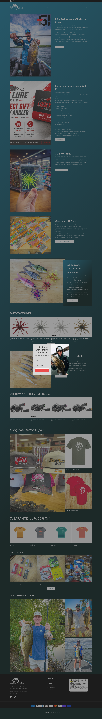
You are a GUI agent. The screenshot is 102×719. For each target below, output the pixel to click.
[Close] (67, 345)
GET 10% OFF (42, 370)
